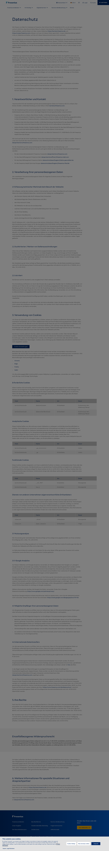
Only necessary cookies (83, 843)
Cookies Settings (71, 843)
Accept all (96, 843)
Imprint (4, 848)
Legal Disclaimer (10, 848)
